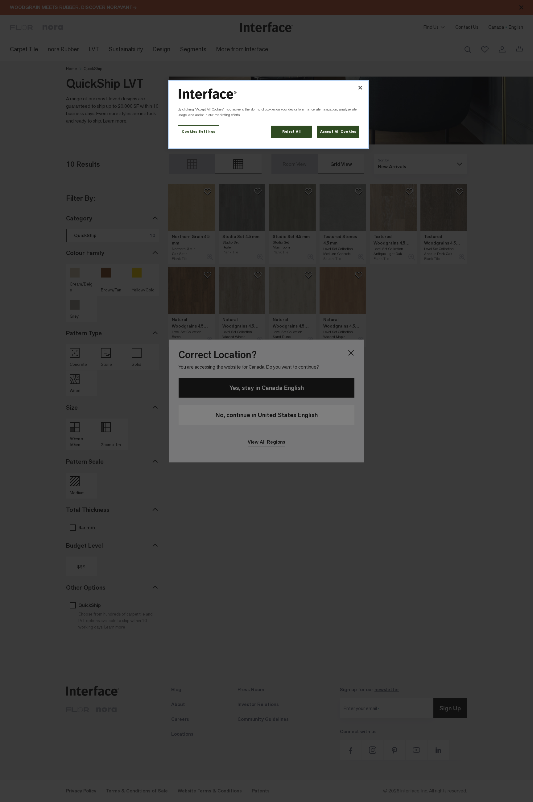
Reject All (291, 131)
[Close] (360, 87)
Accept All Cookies (338, 131)
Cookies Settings (198, 131)
